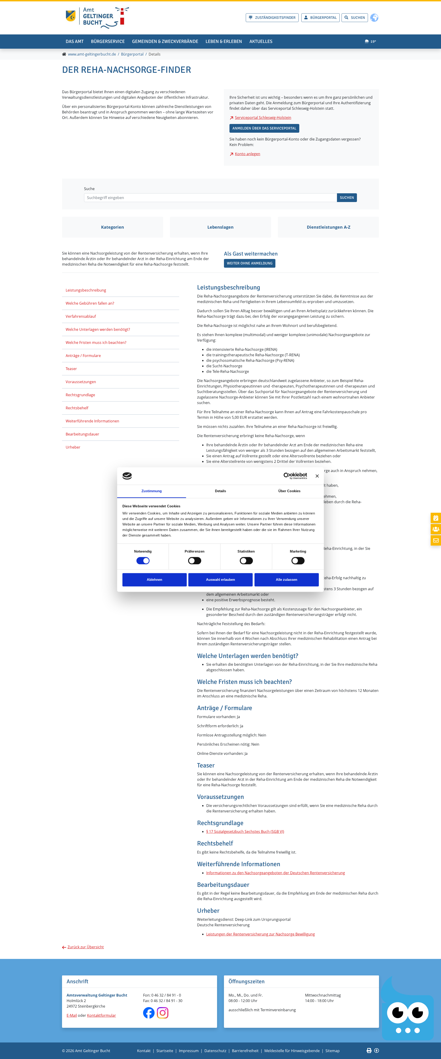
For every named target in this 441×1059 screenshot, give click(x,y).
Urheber (73, 447)
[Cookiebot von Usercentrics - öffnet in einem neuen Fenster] (287, 475)
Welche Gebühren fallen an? (90, 303)
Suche (89, 188)
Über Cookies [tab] (289, 491)
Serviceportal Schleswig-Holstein (263, 117)
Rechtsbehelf (77, 407)
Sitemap (332, 1050)
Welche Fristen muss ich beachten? (96, 342)
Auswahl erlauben (220, 580)
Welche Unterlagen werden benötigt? (98, 329)
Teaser (71, 368)
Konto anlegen (247, 153)
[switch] (194, 560)
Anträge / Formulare (83, 355)
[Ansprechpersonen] (436, 529)
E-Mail (72, 1015)
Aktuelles (260, 41)
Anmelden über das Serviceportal (264, 128)
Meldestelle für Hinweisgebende (292, 1050)
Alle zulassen (286, 580)
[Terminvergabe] (436, 518)
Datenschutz (215, 1050)
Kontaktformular (101, 1015)
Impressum (189, 1050)
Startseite (164, 1050)
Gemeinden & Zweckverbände (165, 41)
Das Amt (75, 41)
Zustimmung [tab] (151, 491)
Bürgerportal (132, 54)
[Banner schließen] (317, 476)
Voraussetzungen (81, 381)
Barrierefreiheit (245, 1050)
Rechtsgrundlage (80, 394)
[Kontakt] (436, 540)
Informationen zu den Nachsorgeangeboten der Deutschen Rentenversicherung (275, 872)
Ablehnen (154, 580)
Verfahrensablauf (81, 316)
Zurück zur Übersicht (86, 946)
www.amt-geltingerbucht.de (92, 54)
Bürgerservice (108, 41)
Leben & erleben (224, 41)
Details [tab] (220, 491)
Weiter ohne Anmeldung (249, 263)
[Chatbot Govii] (407, 1008)
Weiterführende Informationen (92, 421)
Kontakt (144, 1050)
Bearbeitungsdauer (82, 434)
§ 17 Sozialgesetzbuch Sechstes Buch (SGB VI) (245, 831)
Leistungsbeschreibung (86, 290)
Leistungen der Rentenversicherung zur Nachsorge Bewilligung (260, 934)
